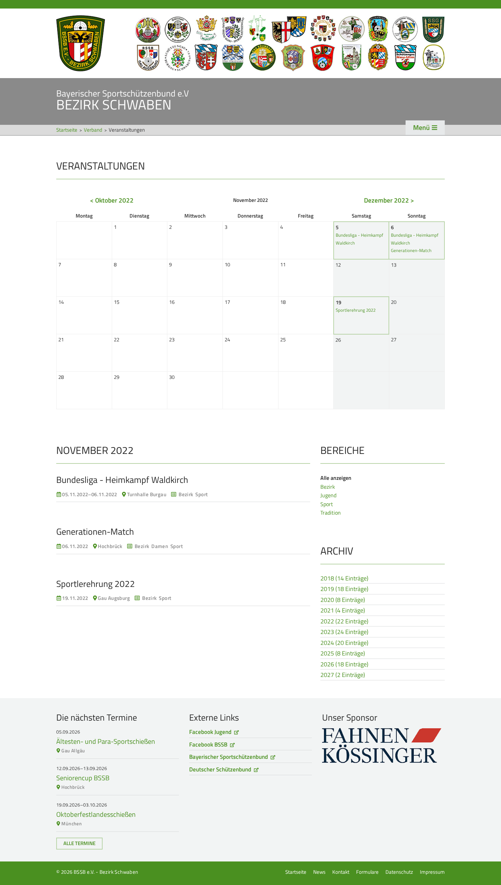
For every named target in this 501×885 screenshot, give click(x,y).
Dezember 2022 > (389, 200)
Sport (326, 504)
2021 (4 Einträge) (342, 611)
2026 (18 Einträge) (344, 665)
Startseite (250, 43)
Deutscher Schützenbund (220, 769)
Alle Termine (79, 843)
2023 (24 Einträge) (344, 632)
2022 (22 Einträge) (344, 622)
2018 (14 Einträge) (344, 579)
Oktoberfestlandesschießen (96, 814)
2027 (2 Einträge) (342, 675)
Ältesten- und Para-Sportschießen (105, 741)
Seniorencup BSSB (82, 777)
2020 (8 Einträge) (342, 600)
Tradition (330, 512)
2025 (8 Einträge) (342, 654)
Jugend (328, 495)
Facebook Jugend (210, 731)
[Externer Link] (383, 745)
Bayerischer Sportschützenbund (228, 756)
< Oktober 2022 (112, 200)
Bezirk (327, 487)
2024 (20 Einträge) (344, 643)
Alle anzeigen (335, 478)
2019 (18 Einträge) (344, 589)
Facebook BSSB (208, 744)
